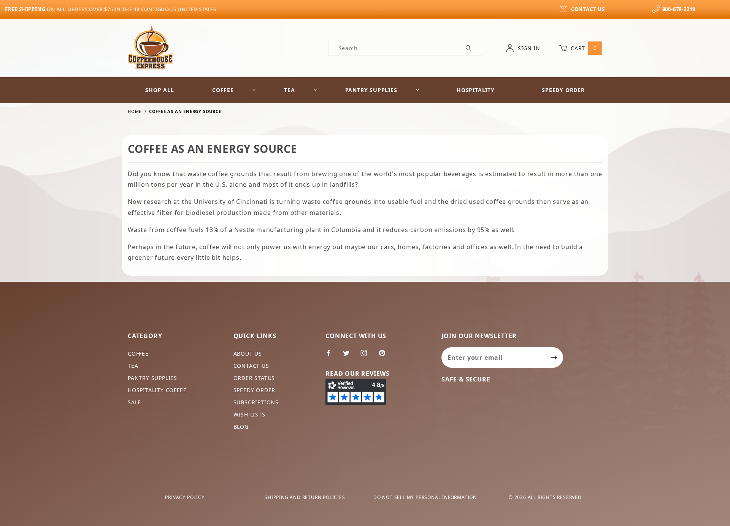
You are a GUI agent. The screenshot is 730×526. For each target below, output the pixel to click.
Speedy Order (563, 90)
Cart (583, 48)
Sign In (528, 48)
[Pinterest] (385, 356)
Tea (289, 90)
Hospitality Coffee (157, 390)
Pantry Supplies (371, 90)
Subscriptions (256, 402)
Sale (134, 402)
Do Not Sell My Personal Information (425, 497)
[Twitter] (349, 356)
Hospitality (476, 90)
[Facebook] (331, 356)
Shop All (159, 90)
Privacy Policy (184, 497)
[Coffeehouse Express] (150, 46)
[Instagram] (367, 356)
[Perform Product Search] (468, 48)
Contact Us (251, 365)
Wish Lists (249, 414)
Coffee (223, 90)
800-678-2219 (678, 9)
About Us (247, 353)
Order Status (254, 377)
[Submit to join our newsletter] (554, 357)
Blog (241, 426)
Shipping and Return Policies (305, 497)
